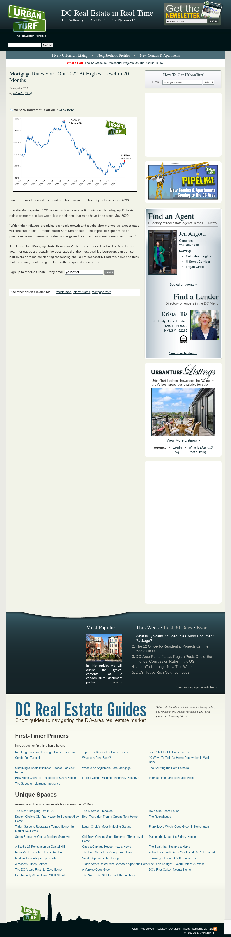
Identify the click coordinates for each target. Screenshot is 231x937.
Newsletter (28, 35)
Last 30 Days (178, 627)
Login (177, 447)
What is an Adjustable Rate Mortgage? (107, 768)
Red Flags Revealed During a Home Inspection (45, 752)
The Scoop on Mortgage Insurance (37, 783)
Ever (201, 627)
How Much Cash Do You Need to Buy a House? (46, 777)
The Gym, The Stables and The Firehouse (109, 875)
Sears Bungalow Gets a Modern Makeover (42, 836)
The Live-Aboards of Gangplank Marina (107, 852)
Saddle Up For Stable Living (100, 858)
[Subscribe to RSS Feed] (215, 928)
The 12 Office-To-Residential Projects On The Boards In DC (124, 63)
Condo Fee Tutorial (27, 757)
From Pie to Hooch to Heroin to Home (39, 852)
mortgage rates (101, 292)
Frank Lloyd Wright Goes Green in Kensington (179, 826)
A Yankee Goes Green (96, 869)
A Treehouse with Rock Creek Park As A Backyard (182, 852)
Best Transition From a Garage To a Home (110, 816)
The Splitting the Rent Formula (169, 768)
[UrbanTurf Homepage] (31, 19)
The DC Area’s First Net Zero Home (38, 869)
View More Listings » (183, 440)
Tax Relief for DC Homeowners (169, 752)
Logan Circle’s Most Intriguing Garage (106, 826)
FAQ (176, 452)
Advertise (41, 35)
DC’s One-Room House (164, 811)
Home (17, 35)
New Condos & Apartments (160, 55)
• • (115, 55)
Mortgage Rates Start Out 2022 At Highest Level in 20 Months (69, 77)
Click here (66, 110)
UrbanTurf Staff (22, 93)
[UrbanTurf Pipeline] (183, 202)
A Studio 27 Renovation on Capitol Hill (40, 846)
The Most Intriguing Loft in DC (34, 811)
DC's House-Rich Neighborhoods (162, 672)
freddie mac (63, 292)
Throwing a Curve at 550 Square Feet (173, 858)
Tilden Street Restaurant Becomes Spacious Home (115, 864)
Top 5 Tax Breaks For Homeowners (105, 752)
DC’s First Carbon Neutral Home (170, 869)
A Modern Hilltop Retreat (31, 864)
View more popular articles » (196, 687)
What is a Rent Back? (96, 757)
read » (117, 682)
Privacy (186, 928)
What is (201, 447)
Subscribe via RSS (202, 928)
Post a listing (198, 452)
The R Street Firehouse (97, 811)
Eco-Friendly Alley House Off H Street (40, 875)
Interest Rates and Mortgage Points (172, 777)
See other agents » (183, 284)
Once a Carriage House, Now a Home (106, 846)
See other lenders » (183, 353)
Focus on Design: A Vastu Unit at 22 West (176, 864)
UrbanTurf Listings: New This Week (164, 667)
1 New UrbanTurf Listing (69, 55)
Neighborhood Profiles (113, 55)
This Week (147, 627)
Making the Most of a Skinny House (172, 836)
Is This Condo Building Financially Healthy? (110, 777)
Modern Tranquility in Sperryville (36, 858)
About (135, 928)
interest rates (81, 292)
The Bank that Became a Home (169, 846)
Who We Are (147, 928)
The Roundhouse (160, 816)
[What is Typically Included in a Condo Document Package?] (104, 661)
